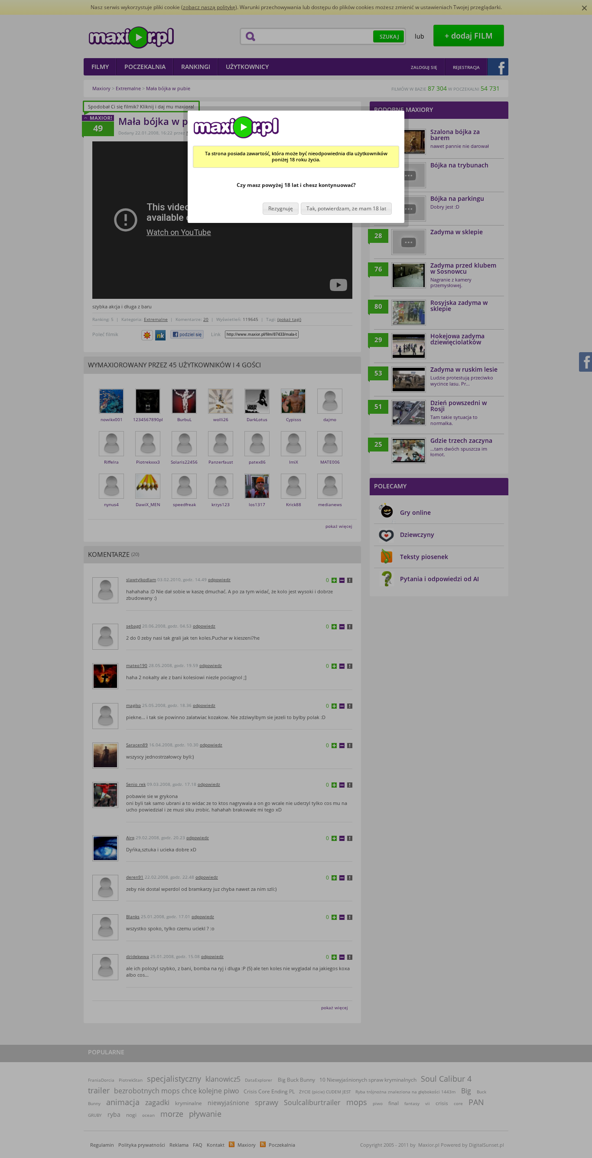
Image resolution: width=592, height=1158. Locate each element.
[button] (281, 209)
